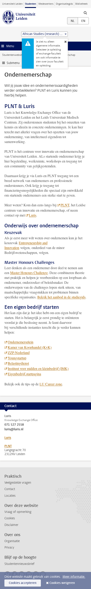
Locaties (9, 496)
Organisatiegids (64, 4)
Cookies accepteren (22, 583)
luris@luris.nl (13, 429)
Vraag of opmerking (17, 512)
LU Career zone (51, 384)
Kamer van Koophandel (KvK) (29, 347)
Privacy (9, 547)
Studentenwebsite (12, 55)
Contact (9, 489)
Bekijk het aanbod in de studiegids (61, 297)
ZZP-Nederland (19, 352)
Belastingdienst (18, 363)
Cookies (9, 518)
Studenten (30, 4)
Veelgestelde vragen (17, 483)
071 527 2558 (14, 425)
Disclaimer (11, 525)
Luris (32, 215)
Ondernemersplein (20, 342)
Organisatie (12, 541)
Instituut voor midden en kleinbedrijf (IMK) (38, 368)
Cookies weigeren (62, 583)
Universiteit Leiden (12, 4)
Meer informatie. (74, 577)
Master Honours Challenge (29, 272)
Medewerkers (45, 4)
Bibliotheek (81, 4)
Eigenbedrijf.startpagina (24, 373)
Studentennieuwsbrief (19, 564)
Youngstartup (17, 357)
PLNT (65, 205)
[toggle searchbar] (85, 12)
